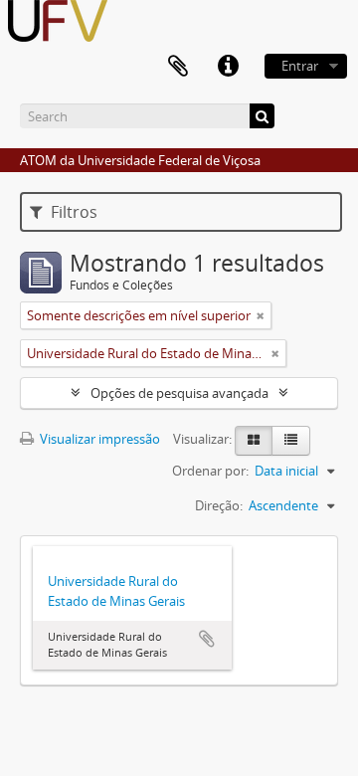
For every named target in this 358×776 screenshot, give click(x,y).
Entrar (299, 66)
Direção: (219, 505)
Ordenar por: (210, 471)
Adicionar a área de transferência (207, 639)
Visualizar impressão (98, 439)
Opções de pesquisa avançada (179, 393)
